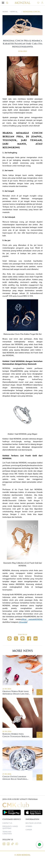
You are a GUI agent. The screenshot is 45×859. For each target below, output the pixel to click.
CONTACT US (7, 823)
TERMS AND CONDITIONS (7, 833)
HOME (5, 12)
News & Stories (13, 12)
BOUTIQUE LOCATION (33, 823)
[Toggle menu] (3, 2)
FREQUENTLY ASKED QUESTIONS (10, 827)
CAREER (29, 830)
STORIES (29, 826)
